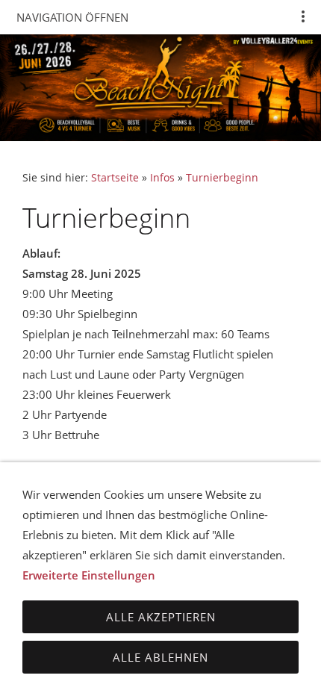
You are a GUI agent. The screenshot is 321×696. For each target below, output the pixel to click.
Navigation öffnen (72, 17)
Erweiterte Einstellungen (88, 575)
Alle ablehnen (160, 657)
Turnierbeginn (222, 177)
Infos (162, 177)
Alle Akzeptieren (161, 616)
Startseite (115, 177)
